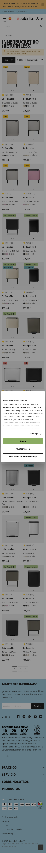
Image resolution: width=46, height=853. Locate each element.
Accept (23, 441)
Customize (21, 449)
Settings (34, 434)
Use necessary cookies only (23, 456)
